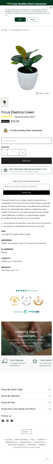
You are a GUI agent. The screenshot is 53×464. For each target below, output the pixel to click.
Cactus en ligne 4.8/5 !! (24, 116)
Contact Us (41, 439)
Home (4, 30)
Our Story (8, 439)
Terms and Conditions (16, 445)
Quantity (5, 147)
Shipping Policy (11, 442)
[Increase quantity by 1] (23, 152)
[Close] (51, 7)
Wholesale (31, 445)
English (25, 432)
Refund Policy (25, 442)
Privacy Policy (39, 442)
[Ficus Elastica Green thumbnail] (4, 102)
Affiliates (42, 445)
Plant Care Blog (21, 439)
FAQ (32, 439)
